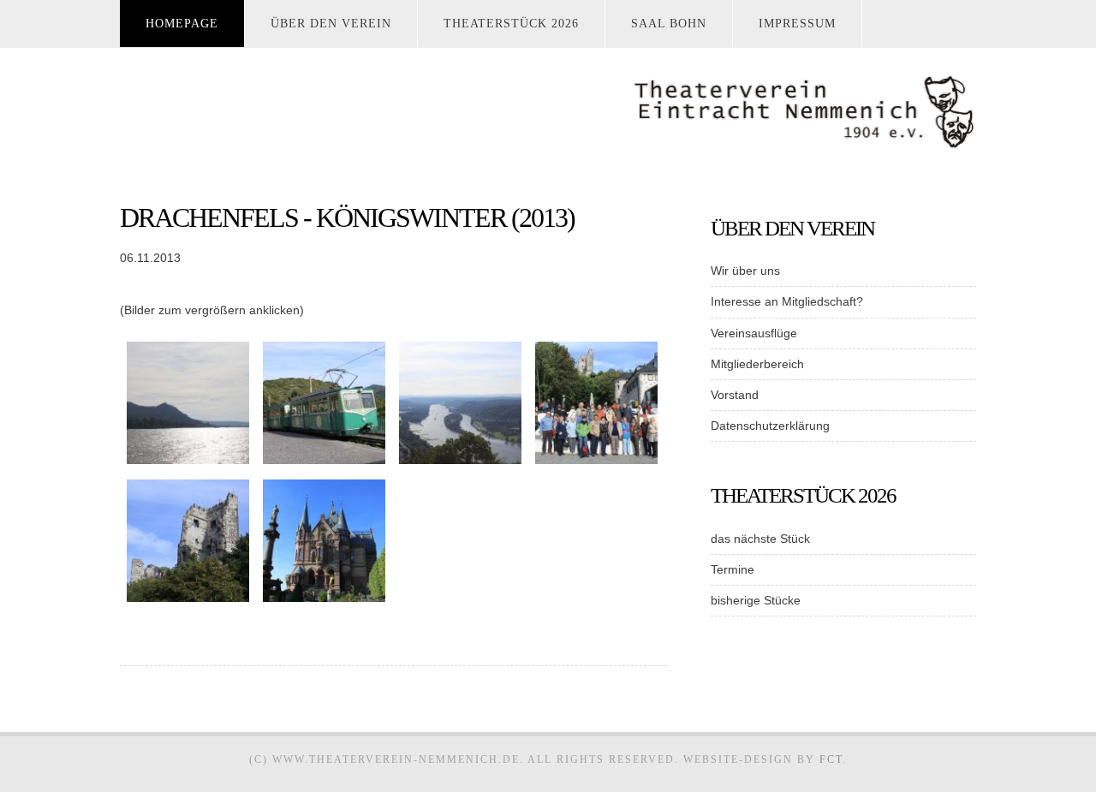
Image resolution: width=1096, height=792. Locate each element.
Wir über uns (745, 270)
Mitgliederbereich (757, 364)
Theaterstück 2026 (511, 23)
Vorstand (735, 395)
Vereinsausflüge (754, 333)
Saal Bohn (668, 23)
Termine (732, 569)
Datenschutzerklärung (770, 425)
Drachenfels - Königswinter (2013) (347, 217)
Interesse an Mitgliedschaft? (787, 301)
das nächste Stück (760, 538)
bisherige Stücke (756, 600)
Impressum (797, 23)
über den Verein (331, 23)
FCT (831, 759)
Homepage (182, 23)
